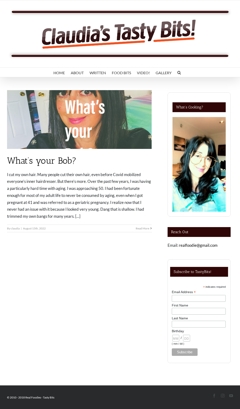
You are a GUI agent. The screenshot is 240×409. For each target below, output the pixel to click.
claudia (15, 228)
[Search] (179, 72)
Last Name (180, 318)
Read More (142, 228)
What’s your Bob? (42, 160)
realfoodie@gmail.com (198, 245)
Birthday (178, 331)
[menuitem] (59, 72)
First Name (180, 305)
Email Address (184, 292)
